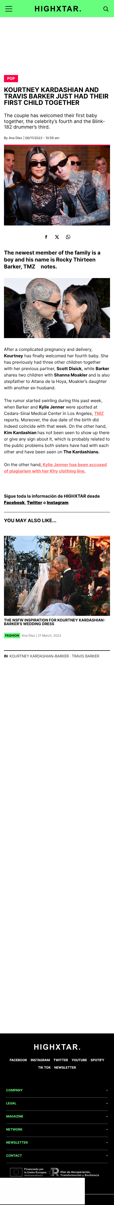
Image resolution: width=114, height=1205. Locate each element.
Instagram (58, 502)
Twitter (34, 502)
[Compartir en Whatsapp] (68, 237)
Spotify (97, 1060)
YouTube (79, 1060)
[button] (8, 8)
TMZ (29, 266)
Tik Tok (44, 1067)
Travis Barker (85, 656)
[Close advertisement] (80, 1183)
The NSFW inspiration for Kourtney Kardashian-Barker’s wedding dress (54, 622)
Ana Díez (15, 138)
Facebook (14, 502)
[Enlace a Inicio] (57, 1049)
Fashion (12, 635)
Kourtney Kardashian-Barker (39, 656)
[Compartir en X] (57, 237)
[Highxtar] (58, 8)
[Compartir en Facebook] (46, 237)
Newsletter (65, 1067)
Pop (11, 78)
